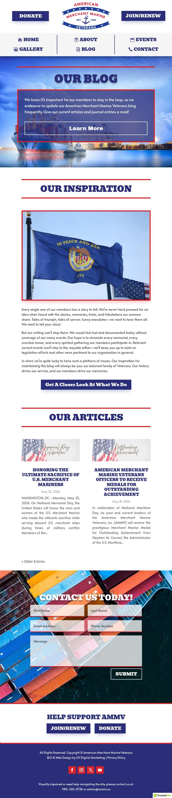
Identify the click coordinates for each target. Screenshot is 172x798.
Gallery (31, 49)
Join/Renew (143, 15)
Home (31, 39)
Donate (31, 16)
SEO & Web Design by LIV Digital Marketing (76, 758)
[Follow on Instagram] (81, 770)
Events (146, 39)
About (88, 39)
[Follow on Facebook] (72, 770)
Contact (146, 49)
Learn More (86, 128)
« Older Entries (33, 561)
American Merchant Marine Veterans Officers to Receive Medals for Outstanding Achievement (121, 482)
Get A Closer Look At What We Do (86, 384)
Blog (88, 49)
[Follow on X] (90, 770)
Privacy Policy (116, 758)
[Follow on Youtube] (100, 770)
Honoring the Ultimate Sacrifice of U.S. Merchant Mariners (50, 477)
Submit (126, 674)
